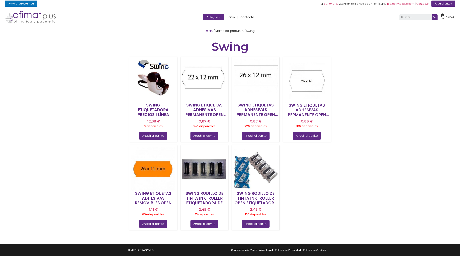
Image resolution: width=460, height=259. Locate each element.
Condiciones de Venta (244, 250)
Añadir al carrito (153, 136)
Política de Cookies (314, 250)
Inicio (231, 17)
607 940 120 (331, 4)
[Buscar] (435, 17)
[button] (21, 4)
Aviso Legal (266, 250)
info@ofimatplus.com (400, 4)
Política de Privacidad (288, 250)
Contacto (422, 4)
